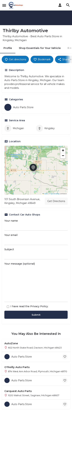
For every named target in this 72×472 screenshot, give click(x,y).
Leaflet (46, 193)
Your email (10, 235)
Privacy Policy (39, 306)
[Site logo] (16, 5)
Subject (9, 249)
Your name (11, 220)
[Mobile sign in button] (60, 5)
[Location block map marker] (33, 167)
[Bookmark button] (65, 356)
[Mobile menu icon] (4, 5)
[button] (36, 170)
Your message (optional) (19, 263)
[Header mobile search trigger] (68, 5)
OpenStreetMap (54, 193)
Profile (7, 48)
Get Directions (56, 201)
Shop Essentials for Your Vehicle (40, 48)
